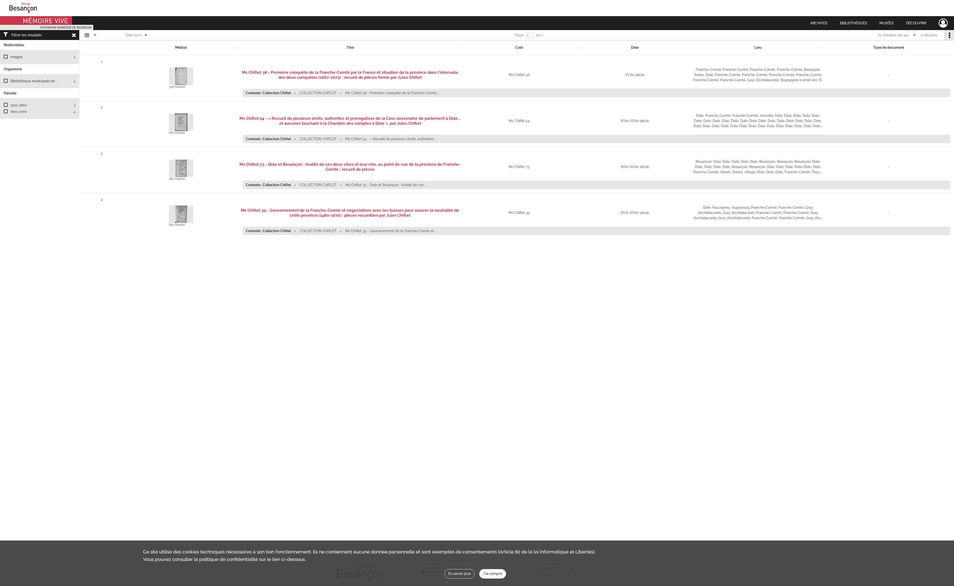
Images (16, 57)
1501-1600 (18, 105)
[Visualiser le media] (181, 76)
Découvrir (916, 23)
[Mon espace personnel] (943, 23)
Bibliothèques (853, 23)
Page (519, 35)
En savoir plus (459, 574)
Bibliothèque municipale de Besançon (41, 81)
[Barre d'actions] (949, 35)
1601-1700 (18, 112)
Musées (886, 23)
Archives (819, 23)
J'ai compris (492, 574)
